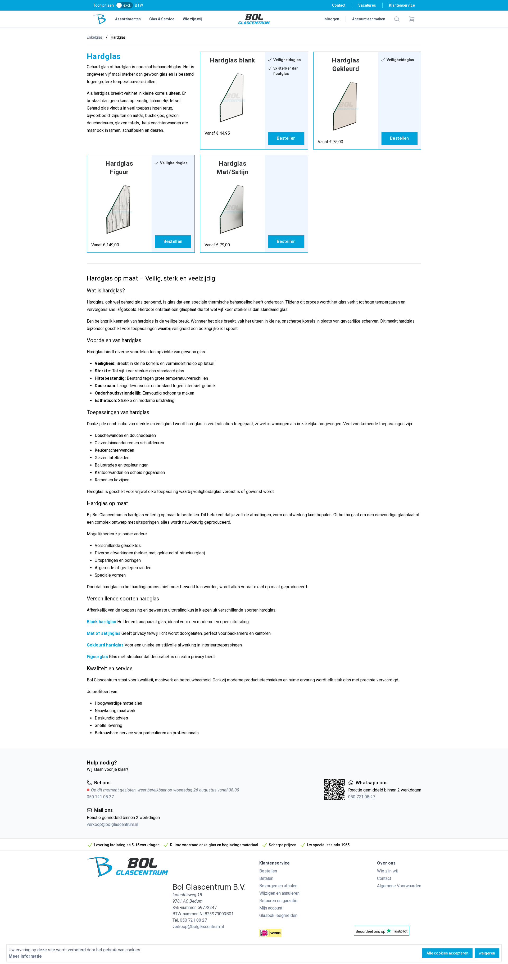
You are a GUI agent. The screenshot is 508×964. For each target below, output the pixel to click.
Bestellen (268, 871)
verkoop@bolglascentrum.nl (112, 824)
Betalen (266, 878)
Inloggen (331, 19)
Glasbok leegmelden (278, 915)
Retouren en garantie (278, 900)
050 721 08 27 (100, 796)
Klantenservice (402, 5)
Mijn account (270, 908)
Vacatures (367, 5)
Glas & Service (161, 19)
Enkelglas (95, 37)
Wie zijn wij (192, 19)
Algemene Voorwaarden (399, 885)
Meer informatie (25, 956)
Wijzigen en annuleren (279, 893)
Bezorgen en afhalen (278, 885)
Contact (338, 5)
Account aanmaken (368, 19)
